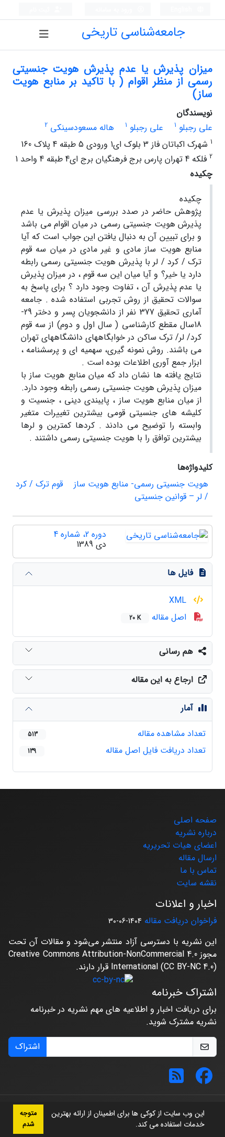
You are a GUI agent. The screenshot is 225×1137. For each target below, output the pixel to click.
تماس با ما (198, 870)
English (182, 10)
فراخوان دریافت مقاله (180, 920)
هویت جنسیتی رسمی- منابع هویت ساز (141, 484)
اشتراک (27, 1046)
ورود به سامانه (114, 10)
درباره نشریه (196, 832)
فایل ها (180, 572)
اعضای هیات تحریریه (180, 845)
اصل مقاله (159, 617)
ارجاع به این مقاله (162, 679)
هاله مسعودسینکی (82, 127)
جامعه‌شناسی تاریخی (133, 32)
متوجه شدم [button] (28, 1119)
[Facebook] (204, 1079)
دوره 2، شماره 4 (80, 534)
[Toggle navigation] (44, 34)
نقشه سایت (196, 883)
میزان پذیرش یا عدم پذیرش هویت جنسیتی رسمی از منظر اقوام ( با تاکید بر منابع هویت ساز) (112, 81)
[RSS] (176, 1079)
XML (179, 600)
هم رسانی (176, 651)
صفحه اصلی (195, 820)
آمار (187, 707)
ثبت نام (40, 10)
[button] (131, 1125)
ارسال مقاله (197, 857)
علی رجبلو (195, 127)
